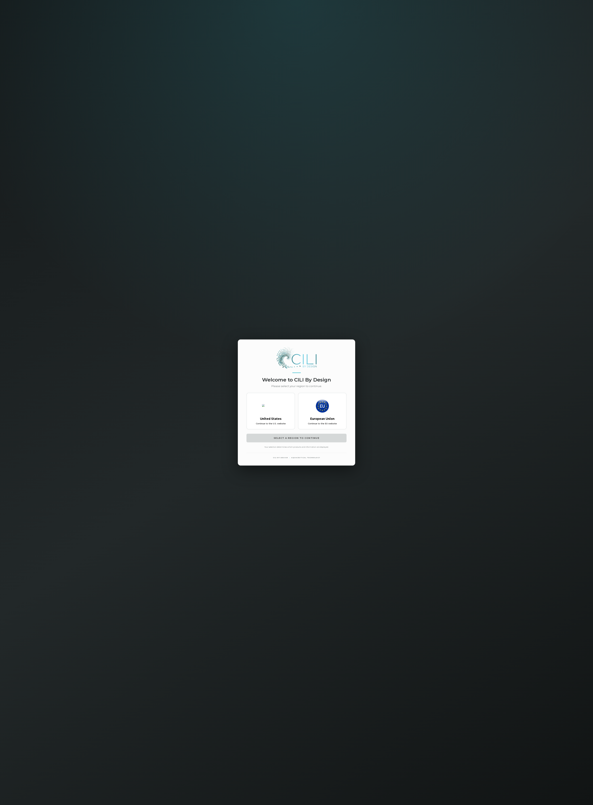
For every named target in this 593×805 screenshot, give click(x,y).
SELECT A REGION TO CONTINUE (296, 437)
